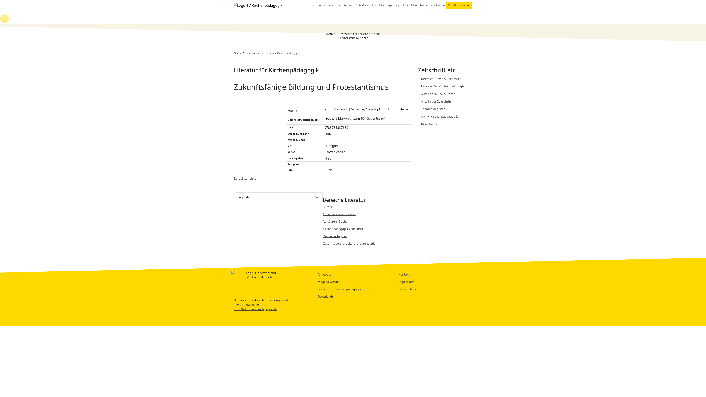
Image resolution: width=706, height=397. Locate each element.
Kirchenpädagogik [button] (392, 5)
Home (316, 5)
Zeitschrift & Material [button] (359, 5)
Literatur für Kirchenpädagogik (442, 86)
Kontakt (404, 274)
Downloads (429, 124)
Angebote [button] (331, 5)
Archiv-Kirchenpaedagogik (439, 117)
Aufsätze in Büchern (337, 221)
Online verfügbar (335, 236)
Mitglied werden (459, 5)
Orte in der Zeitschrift (436, 101)
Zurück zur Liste (245, 178)
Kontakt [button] (436, 5)
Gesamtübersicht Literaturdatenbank (349, 244)
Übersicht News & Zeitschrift (441, 79)
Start (236, 53)
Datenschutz (407, 289)
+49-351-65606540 (246, 305)
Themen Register (433, 109)
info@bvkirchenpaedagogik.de (255, 309)
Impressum (407, 282)
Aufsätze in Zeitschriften (339, 214)
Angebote (324, 274)
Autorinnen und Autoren (438, 94)
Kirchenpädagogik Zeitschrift (343, 229)
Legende (244, 197)
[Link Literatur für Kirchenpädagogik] (258, 5)
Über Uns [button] (418, 5)
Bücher (328, 207)
